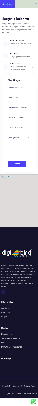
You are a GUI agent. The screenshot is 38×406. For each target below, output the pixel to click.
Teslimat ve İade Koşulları (11, 338)
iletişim (4, 317)
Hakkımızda (5, 312)
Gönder (17, 164)
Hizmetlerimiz (6, 334)
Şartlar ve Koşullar (14, 394)
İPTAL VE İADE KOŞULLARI (11, 347)
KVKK (3, 343)
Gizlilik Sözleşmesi (30, 394)
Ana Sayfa (5, 308)
